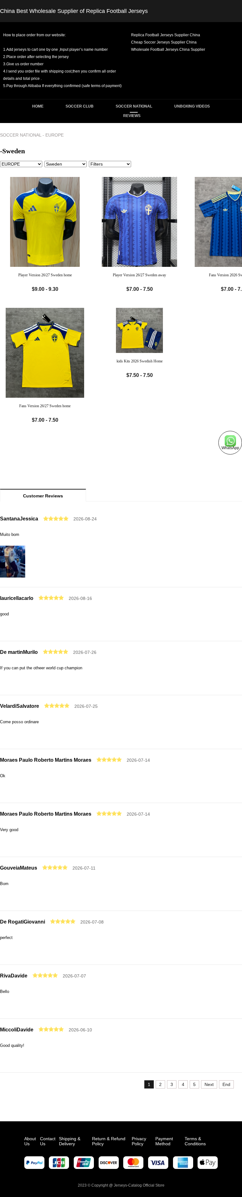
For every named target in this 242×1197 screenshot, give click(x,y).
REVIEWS (132, 116)
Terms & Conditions (195, 1141)
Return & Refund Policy (108, 1141)
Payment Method (164, 1141)
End (226, 1084)
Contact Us (47, 1141)
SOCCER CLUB (80, 106)
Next (209, 1084)
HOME (37, 106)
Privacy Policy (139, 1141)
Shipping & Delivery (69, 1141)
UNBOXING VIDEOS (192, 106)
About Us (30, 1141)
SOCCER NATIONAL (134, 106)
